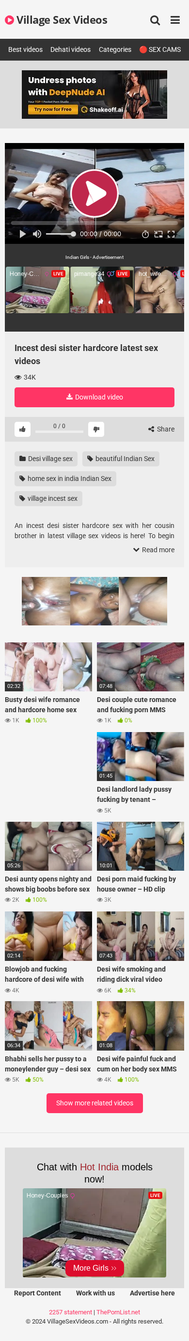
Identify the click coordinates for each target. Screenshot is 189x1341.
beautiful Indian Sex (124, 459)
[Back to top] (171, 1321)
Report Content (37, 1293)
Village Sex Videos (60, 19)
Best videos (25, 49)
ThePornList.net (118, 1312)
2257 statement (70, 1312)
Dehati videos (70, 49)
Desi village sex (50, 459)
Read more (157, 550)
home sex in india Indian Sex (68, 478)
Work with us (95, 1293)
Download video (98, 397)
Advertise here (152, 1293)
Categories (115, 49)
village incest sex (52, 498)
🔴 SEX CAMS (160, 49)
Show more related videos (94, 1103)
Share (165, 429)
